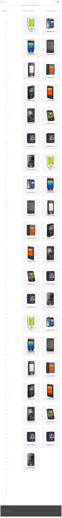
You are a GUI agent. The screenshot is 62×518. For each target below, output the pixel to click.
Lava (6, 224)
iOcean (6, 180)
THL (6, 416)
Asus (6, 43)
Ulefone (7, 440)
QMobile (7, 359)
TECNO (6, 405)
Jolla (6, 196)
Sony (6, 392)
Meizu (6, 261)
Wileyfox (7, 479)
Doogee (6, 89)
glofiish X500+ (31, 77)
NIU (6, 300)
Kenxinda (7, 204)
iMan (6, 163)
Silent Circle (8, 381)
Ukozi (6, 438)
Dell (6, 86)
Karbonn (7, 198)
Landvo (6, 220)
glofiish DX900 (31, 169)
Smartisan (7, 385)
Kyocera (7, 217)
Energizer (7, 97)
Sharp (6, 377)
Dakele (6, 84)
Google (6, 128)
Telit (6, 412)
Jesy (6, 189)
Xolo (6, 488)
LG (5, 239)
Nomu (6, 307)
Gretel (6, 132)
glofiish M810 (31, 146)
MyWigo (7, 287)
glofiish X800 (31, 54)
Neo (6, 294)
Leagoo (6, 226)
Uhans (6, 431)
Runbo (6, 368)
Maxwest (7, 252)
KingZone (7, 209)
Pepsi (6, 333)
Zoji (6, 497)
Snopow (6, 388)
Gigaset (6, 121)
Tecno (6, 407)
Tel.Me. (6, 409)
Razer (6, 366)
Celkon (6, 71)
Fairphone (7, 110)
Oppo (6, 316)
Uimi (6, 436)
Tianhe (6, 420)
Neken (6, 292)
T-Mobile (7, 403)
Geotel (6, 117)
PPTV (6, 353)
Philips (6, 337)
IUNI (6, 185)
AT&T (6, 47)
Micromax (7, 263)
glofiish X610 (31, 123)
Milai (6, 270)
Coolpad (7, 80)
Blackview (7, 56)
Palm (6, 324)
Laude (6, 222)
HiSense (7, 141)
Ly (5, 241)
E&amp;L (7, 93)
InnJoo (6, 172)
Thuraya (6, 418)
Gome (6, 126)
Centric (6, 73)
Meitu (6, 259)
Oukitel (6, 322)
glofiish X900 (31, 100)
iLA (5, 161)
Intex (6, 178)
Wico (6, 475)
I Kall (6, 152)
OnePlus (7, 313)
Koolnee (7, 215)
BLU (6, 58)
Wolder (6, 481)
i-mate (6, 154)
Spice (6, 396)
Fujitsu (6, 113)
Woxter (6, 484)
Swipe (6, 401)
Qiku (6, 357)
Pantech (6, 329)
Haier (6, 137)
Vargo (6, 449)
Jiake (6, 191)
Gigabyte (7, 119)
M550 (31, 31)
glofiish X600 (50, 54)
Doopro (6, 91)
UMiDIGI (7, 444)
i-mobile (7, 156)
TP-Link (6, 427)
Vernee (6, 451)
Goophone (7, 130)
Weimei (6, 473)
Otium (6, 320)
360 (6, 14)
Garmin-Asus (8, 115)
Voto (6, 466)
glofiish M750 (50, 146)
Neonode (7, 296)
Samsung (7, 372)
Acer (6, 19)
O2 (5, 311)
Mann (6, 250)
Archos (6, 41)
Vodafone (7, 464)
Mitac (6, 272)
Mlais (6, 274)
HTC (6, 148)
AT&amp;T (7, 45)
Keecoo (6, 202)
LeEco (6, 228)
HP (5, 145)
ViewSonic (7, 457)
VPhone (6, 468)
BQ (5, 62)
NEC (6, 289)
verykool (7, 455)
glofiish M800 (50, 77)
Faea (6, 108)
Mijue (6, 268)
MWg (6, 285)
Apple (6, 38)
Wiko (6, 477)
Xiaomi (6, 486)
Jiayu (6, 193)
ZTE (6, 501)
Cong (6, 78)
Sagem (6, 370)
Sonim (6, 390)
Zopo (6, 499)
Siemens (7, 379)
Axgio (6, 49)
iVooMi (6, 187)
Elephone (7, 95)
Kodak (6, 211)
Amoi (6, 36)
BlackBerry (7, 54)
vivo (6, 460)
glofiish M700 (50, 31)
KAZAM (6, 200)
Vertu (6, 453)
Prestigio (7, 355)
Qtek (6, 361)
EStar (6, 104)
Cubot (6, 82)
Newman (7, 298)
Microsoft (7, 265)
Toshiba (6, 425)
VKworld (7, 462)
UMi (6, 442)
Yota (6, 492)
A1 (5, 17)
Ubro (6, 429)
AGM (6, 23)
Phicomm (7, 335)
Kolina (6, 213)
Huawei (6, 150)
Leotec (6, 233)
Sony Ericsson (8, 394)
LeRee (6, 235)
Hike (6, 139)
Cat (5, 69)
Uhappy (6, 433)
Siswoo (6, 383)
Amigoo (6, 34)
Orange (6, 318)
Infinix (6, 167)
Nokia (6, 305)
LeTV (6, 237)
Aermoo (6, 21)
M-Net (6, 248)
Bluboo (6, 60)
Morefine (7, 276)
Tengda (6, 414)
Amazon (6, 32)
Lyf (5, 244)
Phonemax (7, 340)
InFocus (6, 169)
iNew (6, 165)
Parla (6, 331)
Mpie (6, 281)
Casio (6, 67)
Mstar (6, 283)
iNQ (6, 176)
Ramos (6, 364)
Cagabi (6, 65)
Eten (6, 106)
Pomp (6, 346)
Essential (7, 102)
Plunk (6, 344)
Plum (6, 342)
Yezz (6, 490)
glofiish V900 (50, 123)
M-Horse (7, 246)
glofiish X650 (50, 100)
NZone (6, 309)
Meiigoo (7, 257)
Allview (6, 30)
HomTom (7, 143)
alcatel (6, 25)
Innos (6, 174)
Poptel (6, 348)
